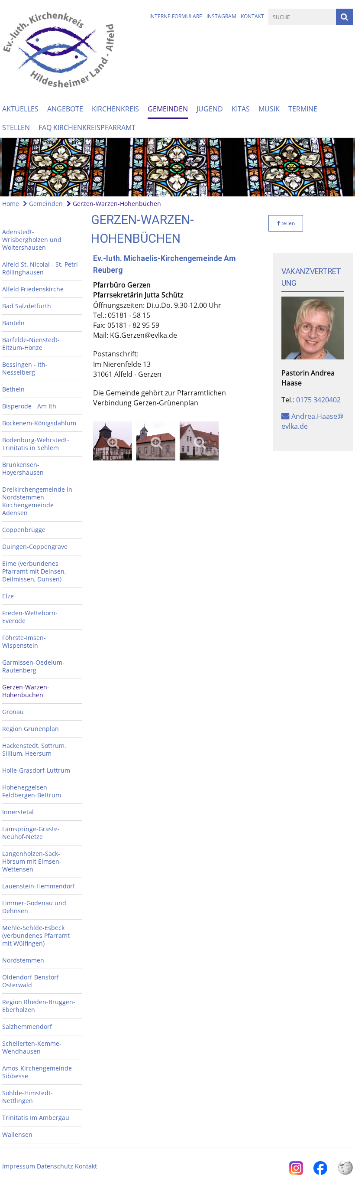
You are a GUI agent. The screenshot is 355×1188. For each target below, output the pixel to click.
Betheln (13, 389)
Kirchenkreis (115, 109)
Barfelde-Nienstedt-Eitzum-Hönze (31, 344)
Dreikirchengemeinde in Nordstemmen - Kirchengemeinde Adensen (37, 501)
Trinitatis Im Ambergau (35, 1117)
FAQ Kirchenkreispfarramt (87, 127)
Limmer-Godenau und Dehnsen (34, 907)
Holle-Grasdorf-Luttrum (36, 770)
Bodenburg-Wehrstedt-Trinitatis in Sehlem (35, 444)
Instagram (221, 16)
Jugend (210, 109)
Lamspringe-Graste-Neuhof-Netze (31, 833)
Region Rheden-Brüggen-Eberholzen (38, 1006)
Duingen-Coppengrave (35, 546)
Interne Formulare (175, 16)
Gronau (13, 712)
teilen (287, 223)
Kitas (241, 109)
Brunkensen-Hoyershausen (23, 468)
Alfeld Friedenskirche (33, 289)
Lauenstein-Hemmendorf (38, 886)
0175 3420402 (318, 400)
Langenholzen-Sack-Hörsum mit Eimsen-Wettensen (31, 861)
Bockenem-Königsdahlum (39, 423)
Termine (302, 109)
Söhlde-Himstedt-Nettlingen (27, 1097)
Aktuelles (20, 109)
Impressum (18, 1166)
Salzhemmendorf (27, 1026)
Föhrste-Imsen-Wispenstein (24, 641)
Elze (8, 596)
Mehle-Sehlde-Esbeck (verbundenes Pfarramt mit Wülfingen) (36, 935)
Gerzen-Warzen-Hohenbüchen (116, 203)
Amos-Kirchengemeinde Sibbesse (37, 1072)
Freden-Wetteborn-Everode (30, 617)
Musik (269, 109)
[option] (177, 167)
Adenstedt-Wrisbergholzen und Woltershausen (31, 239)
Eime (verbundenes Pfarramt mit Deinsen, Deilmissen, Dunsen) (34, 571)
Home (10, 203)
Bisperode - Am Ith (29, 406)
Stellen (16, 127)
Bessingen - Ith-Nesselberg (25, 368)
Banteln (13, 323)
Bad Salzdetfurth (26, 306)
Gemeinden (168, 109)
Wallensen (17, 1134)
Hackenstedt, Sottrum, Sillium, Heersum (34, 749)
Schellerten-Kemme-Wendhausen (31, 1047)
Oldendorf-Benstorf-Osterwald (31, 981)
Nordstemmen (23, 960)
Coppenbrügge (23, 529)
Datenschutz (55, 1166)
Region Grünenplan (30, 729)
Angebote (65, 109)
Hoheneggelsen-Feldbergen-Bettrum (31, 791)
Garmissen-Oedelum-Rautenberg (33, 666)
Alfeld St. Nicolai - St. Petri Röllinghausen (40, 268)
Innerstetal (18, 812)
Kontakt (252, 16)
